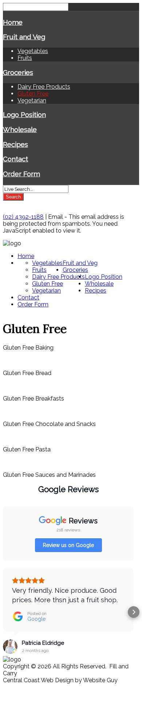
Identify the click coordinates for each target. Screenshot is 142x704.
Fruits (24, 58)
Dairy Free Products (43, 86)
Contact (15, 159)
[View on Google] (10, 646)
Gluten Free (32, 93)
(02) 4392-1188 (23, 216)
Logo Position (24, 114)
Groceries (18, 72)
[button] (6, 612)
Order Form (21, 174)
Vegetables (32, 51)
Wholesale (20, 129)
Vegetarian (31, 100)
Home (13, 22)
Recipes (15, 144)
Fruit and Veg (24, 37)
